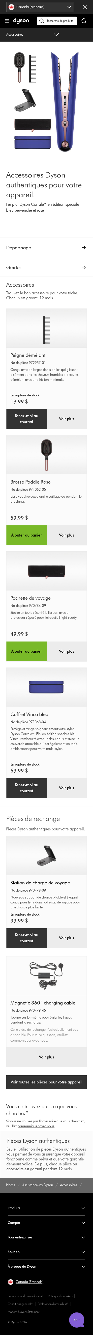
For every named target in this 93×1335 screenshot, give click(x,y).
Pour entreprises (20, 1237)
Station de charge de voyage (40, 883)
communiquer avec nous (36, 1126)
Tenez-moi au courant (26, 418)
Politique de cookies (60, 1296)
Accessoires (14, 34)
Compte (14, 1223)
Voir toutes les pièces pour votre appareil (46, 1082)
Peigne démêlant (27, 355)
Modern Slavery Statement (23, 1312)
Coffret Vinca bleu (29, 714)
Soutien (14, 1252)
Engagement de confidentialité (26, 1296)
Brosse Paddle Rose (30, 482)
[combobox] (39, 7)
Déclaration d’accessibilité (52, 1304)
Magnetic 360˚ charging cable (42, 1003)
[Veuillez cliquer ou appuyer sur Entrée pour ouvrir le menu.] (7, 21)
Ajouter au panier (26, 535)
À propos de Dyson (22, 1266)
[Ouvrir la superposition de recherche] (57, 21)
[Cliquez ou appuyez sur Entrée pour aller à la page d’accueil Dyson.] (21, 23)
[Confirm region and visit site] (85, 7)
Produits (14, 1208)
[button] (25, 1282)
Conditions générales (20, 1304)
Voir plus (66, 418)
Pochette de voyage (30, 598)
